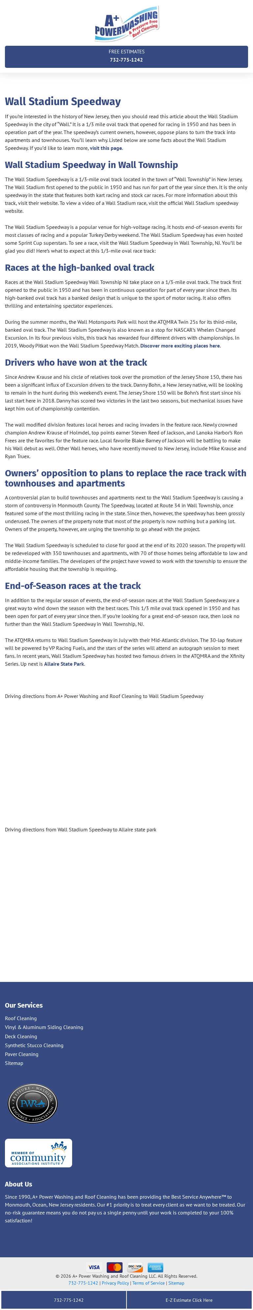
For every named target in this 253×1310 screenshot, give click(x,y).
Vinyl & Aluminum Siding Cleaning (44, 1027)
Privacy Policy (115, 1283)
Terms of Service (148, 1283)
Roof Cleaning (21, 1018)
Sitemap (14, 1063)
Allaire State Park (64, 663)
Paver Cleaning (22, 1054)
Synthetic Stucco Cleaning (34, 1045)
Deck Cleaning (21, 1036)
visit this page (106, 148)
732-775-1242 (127, 55)
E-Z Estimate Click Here (188, 1300)
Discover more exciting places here (180, 345)
